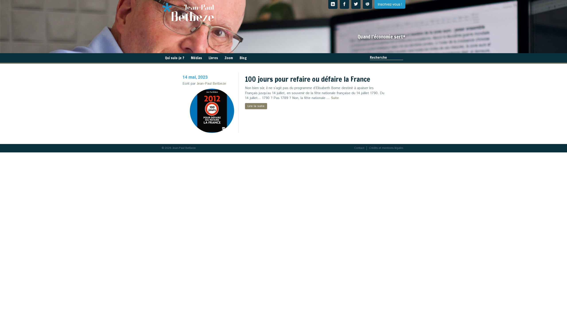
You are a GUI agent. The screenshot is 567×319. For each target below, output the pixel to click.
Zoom (229, 57)
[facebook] (344, 4)
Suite (335, 98)
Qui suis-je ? (174, 57)
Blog (243, 57)
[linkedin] (333, 4)
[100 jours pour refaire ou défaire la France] (212, 111)
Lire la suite (256, 106)
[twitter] (356, 4)
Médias (196, 57)
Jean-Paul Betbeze (211, 83)
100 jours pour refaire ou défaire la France (307, 79)
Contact (359, 148)
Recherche (378, 57)
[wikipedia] (367, 4)
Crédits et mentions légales (386, 148)
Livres (213, 57)
